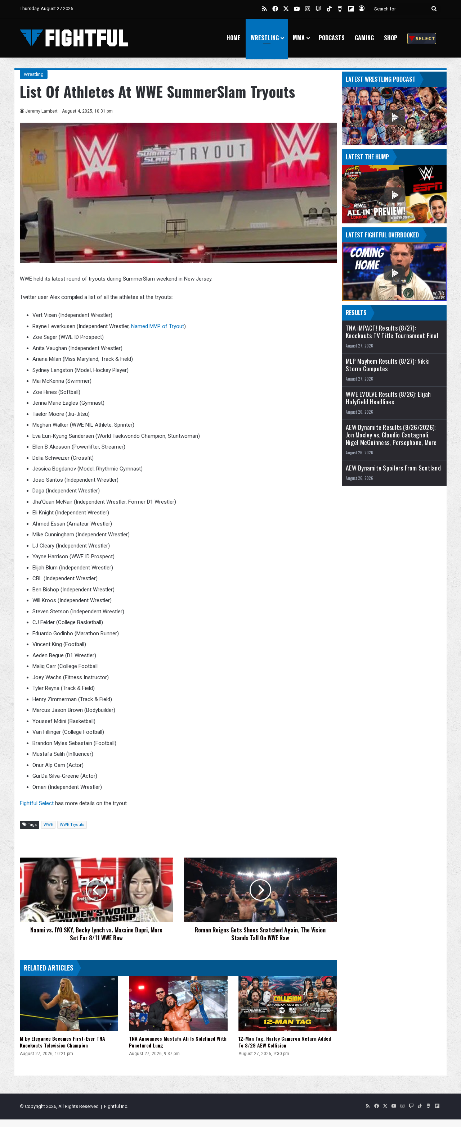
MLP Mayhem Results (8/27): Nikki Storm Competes (388, 364)
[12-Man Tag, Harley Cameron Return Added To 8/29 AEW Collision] (287, 1003)
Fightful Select (37, 803)
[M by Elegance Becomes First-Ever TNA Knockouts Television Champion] (69, 1003)
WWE (48, 824)
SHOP (390, 37)
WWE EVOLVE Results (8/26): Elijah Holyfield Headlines (388, 397)
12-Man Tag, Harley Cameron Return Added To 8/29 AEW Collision (284, 1042)
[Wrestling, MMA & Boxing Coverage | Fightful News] (74, 37)
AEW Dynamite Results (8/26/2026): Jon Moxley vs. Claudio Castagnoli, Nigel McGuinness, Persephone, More (391, 434)
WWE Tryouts (72, 824)
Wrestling (265, 37)
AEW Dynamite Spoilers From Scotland (393, 468)
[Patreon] (421, 38)
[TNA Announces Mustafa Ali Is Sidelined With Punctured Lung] (178, 1003)
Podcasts (332, 37)
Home (234, 37)
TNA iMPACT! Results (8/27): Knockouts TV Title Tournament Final (392, 331)
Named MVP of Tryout (157, 326)
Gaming (364, 37)
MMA (299, 37)
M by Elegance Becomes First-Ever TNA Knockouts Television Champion (62, 1042)
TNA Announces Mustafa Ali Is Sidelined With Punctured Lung (178, 1042)
